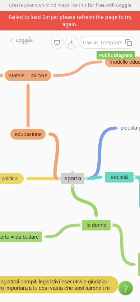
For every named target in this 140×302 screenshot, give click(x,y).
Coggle (123, 5)
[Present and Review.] (57, 43)
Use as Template (102, 42)
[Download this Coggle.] (71, 42)
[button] (125, 288)
